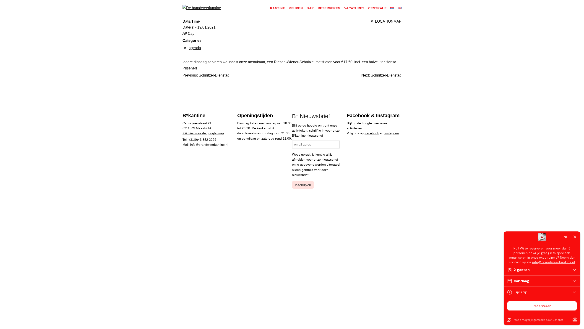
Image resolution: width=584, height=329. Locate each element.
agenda (195, 48)
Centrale (377, 8)
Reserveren (329, 8)
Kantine (277, 8)
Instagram (391, 133)
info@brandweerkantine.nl (209, 144)
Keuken (296, 8)
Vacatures (354, 8)
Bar (310, 8)
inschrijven (303, 185)
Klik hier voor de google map (203, 133)
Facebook (372, 133)
